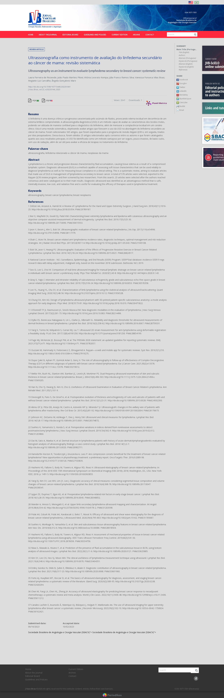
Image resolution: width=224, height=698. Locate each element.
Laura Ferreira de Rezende (42, 77)
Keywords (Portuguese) (188, 61)
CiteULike (183, 102)
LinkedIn (183, 91)
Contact (149, 34)
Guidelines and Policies (95, 34)
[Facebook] (196, 678)
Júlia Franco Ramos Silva (121, 77)
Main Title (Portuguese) (186, 49)
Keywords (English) (186, 67)
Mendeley (183, 95)
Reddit (182, 106)
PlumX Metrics (159, 102)
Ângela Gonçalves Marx (64, 80)
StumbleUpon (185, 98)
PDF (34, 100)
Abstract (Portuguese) (187, 58)
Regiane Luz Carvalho (39, 80)
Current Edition (119, 34)
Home (30, 34)
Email (181, 110)
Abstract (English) (185, 64)
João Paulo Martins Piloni (70, 77)
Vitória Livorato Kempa (96, 77)
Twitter (182, 87)
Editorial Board (70, 34)
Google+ (183, 83)
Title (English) (184, 52)
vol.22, (42, 89)
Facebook (183, 79)
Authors (182, 55)
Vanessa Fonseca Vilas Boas (149, 77)
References (183, 70)
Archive (136, 34)
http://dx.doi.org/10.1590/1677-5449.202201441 (49, 86)
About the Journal (48, 34)
